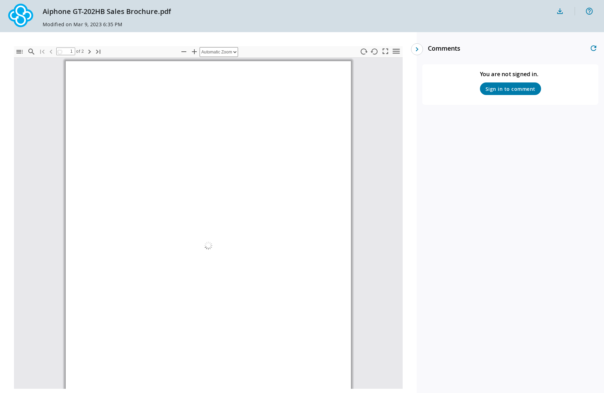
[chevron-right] (417, 49)
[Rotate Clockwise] (363, 52)
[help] (589, 11)
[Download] (560, 11)
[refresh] (593, 48)
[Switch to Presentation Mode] (385, 51)
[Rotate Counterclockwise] (374, 52)
